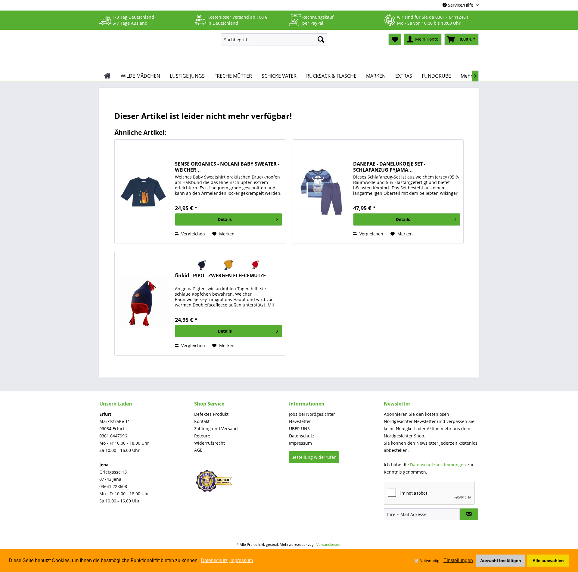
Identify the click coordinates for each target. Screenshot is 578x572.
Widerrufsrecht (209, 443)
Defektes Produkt (211, 414)
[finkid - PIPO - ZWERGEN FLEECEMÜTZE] (143, 303)
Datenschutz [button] (214, 560)
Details (225, 219)
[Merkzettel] (394, 39)
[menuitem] (274, 39)
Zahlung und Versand (216, 428)
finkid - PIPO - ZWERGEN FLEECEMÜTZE (220, 275)
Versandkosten (328, 544)
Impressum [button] (241, 560)
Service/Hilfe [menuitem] (460, 5)
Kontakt (202, 421)
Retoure (202, 436)
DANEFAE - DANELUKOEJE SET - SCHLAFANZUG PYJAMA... (389, 167)
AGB (198, 450)
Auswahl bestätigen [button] (500, 560)
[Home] (107, 76)
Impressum (300, 443)
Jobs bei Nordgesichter (312, 414)
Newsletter (300, 421)
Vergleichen (192, 234)
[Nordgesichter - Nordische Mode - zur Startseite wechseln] (157, 50)
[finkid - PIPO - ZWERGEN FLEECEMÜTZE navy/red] (201, 264)
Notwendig (429, 560)
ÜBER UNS (299, 428)
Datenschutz (301, 436)
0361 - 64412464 (451, 17)
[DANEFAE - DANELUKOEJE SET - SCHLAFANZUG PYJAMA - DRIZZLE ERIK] (321, 192)
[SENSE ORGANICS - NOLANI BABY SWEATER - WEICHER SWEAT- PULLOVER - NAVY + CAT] (143, 192)
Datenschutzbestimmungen (438, 465)
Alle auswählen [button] (548, 560)
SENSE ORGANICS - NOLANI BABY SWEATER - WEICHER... (227, 167)
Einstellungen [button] (458, 560)
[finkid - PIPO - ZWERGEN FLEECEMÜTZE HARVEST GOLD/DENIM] (228, 264)
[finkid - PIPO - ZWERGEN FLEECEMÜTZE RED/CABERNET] (255, 264)
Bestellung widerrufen (314, 457)
